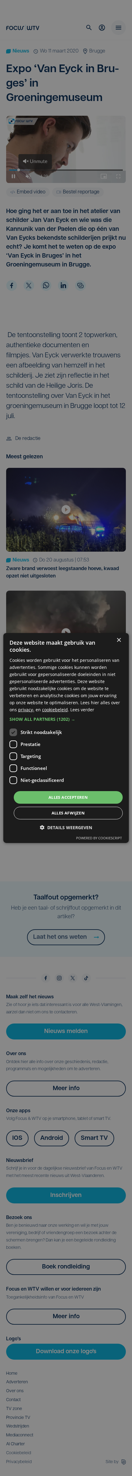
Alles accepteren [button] (68, 797)
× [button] (118, 640)
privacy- (26, 710)
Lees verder (82, 710)
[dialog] (66, 738)
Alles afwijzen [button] (68, 813)
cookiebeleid (55, 710)
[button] (66, 719)
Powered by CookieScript (99, 838)
